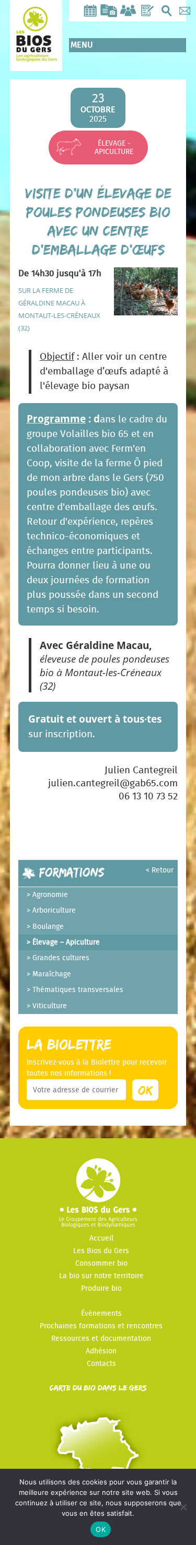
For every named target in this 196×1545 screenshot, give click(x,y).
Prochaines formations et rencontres (101, 1326)
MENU (82, 45)
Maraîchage (51, 974)
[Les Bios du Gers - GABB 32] (36, 54)
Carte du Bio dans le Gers (98, 1388)
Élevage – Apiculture (66, 942)
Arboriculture (54, 910)
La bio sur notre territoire (101, 1276)
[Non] (183, 1507)
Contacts (101, 1363)
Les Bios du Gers (101, 1251)
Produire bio (101, 1288)
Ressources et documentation (101, 1338)
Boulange (48, 926)
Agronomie (50, 895)
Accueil (101, 1238)
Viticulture (49, 1006)
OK (101, 1529)
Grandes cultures (60, 958)
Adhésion (101, 1351)
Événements (101, 1313)
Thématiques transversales (77, 990)
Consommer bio (101, 1263)
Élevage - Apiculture (114, 147)
